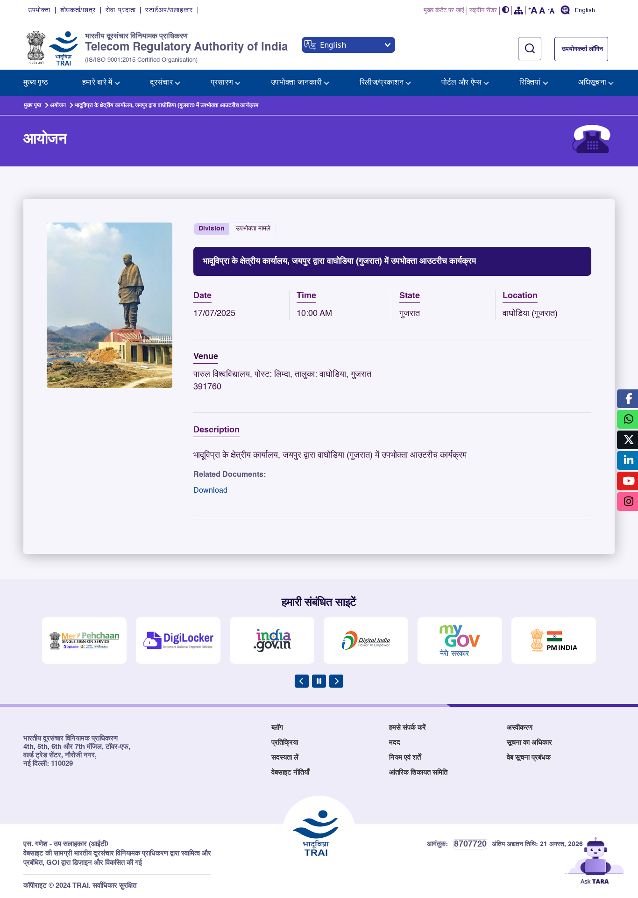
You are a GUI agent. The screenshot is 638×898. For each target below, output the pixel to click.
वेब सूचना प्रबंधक (529, 757)
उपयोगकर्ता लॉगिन (582, 49)
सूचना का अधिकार (529, 742)
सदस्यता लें (284, 757)
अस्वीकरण (519, 727)
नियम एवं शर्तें (405, 757)
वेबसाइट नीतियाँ (290, 772)
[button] (506, 10)
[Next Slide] (336, 681)
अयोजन (58, 105)
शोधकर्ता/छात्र (78, 10)
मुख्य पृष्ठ (32, 105)
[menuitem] (35, 83)
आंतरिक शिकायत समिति (418, 772)
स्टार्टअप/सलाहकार (169, 10)
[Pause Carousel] (319, 681)
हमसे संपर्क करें (407, 727)
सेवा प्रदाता (120, 10)
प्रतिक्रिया (284, 742)
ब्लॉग (277, 727)
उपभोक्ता (39, 10)
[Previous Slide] (302, 681)
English (585, 11)
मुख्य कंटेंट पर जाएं (444, 10)
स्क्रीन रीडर (483, 10)
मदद (394, 742)
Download (210, 491)
